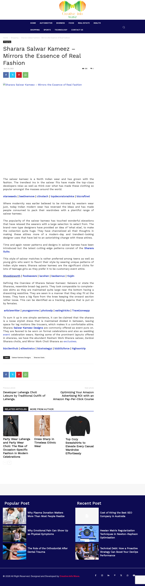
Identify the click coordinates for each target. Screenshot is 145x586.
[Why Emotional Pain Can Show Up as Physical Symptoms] (14, 534)
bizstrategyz (44, 348)
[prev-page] (5, 462)
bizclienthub (10, 348)
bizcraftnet (83, 196)
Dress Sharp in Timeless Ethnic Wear (45, 442)
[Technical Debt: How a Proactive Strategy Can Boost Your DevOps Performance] (87, 551)
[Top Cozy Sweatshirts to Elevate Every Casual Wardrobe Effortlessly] (80, 425)
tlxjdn (70, 275)
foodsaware (30, 275)
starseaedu (10, 196)
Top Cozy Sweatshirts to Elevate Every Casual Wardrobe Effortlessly (80, 446)
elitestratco (28, 348)
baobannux (58, 275)
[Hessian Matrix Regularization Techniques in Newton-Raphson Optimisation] (87, 534)
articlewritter (12, 310)
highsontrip (79, 348)
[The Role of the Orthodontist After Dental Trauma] (14, 551)
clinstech (42, 196)
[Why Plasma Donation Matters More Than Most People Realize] (14, 516)
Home (5, 38)
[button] (124, 27)
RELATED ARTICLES (16, 409)
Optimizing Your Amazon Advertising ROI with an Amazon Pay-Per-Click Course (73, 396)
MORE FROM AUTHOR (42, 409)
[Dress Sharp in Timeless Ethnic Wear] (48, 425)
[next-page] (9, 462)
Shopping (14, 38)
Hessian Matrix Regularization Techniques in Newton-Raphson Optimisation (119, 534)
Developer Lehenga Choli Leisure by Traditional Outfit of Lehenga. (24, 396)
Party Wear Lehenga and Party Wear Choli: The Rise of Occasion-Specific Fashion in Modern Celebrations (16, 447)
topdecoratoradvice (62, 196)
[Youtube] (133, 575)
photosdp (47, 310)
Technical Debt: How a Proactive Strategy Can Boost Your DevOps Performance (119, 552)
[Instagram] (102, 575)
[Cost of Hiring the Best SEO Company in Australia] (87, 516)
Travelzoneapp (81, 310)
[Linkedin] (108, 575)
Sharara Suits (39, 357)
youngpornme (30, 310)
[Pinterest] (19, 75)
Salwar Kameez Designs (21, 357)
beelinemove (27, 196)
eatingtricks (62, 310)
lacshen (44, 275)
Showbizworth (11, 275)
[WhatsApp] (25, 75)
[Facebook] (6, 75)
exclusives (70, 341)
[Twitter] (12, 75)
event (6, 334)
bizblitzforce (62, 348)
